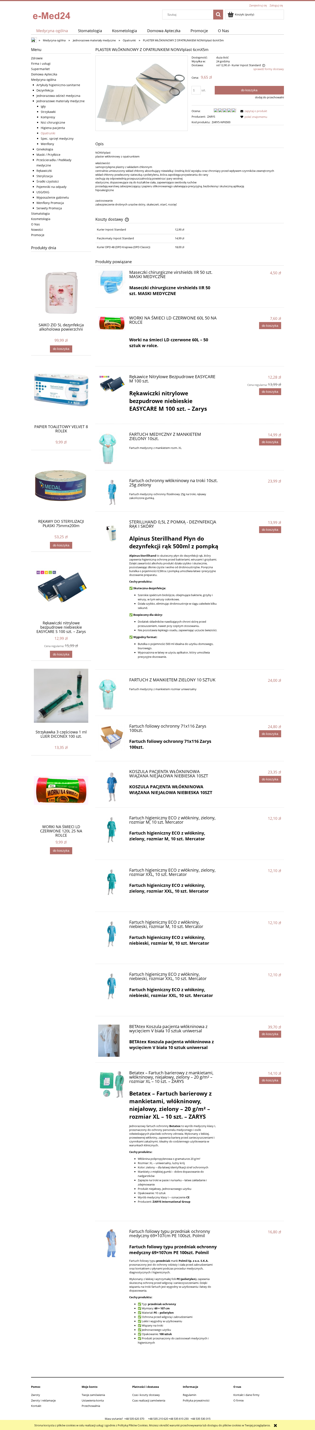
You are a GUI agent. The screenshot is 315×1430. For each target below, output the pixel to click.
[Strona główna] (52, 14)
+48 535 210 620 (158, 1419)
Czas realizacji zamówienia (148, 1400)
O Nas (35, 224)
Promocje (37, 235)
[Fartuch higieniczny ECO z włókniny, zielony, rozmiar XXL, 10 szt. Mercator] (111, 881)
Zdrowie (37, 58)
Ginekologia (44, 149)
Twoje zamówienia (93, 1395)
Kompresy (48, 117)
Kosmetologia (40, 219)
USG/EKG (42, 192)
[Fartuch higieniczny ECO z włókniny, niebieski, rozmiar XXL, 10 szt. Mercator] (111, 986)
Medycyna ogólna (43, 80)
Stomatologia (40, 213)
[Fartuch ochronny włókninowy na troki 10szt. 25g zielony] (111, 492)
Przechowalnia (91, 1406)
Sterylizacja (44, 176)
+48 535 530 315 (200, 1419)
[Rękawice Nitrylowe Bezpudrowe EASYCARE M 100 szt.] (111, 384)
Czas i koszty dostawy (146, 1395)
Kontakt (36, 1406)
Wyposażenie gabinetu (52, 197)
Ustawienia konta (93, 1400)
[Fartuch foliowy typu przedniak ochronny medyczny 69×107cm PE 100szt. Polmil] (111, 1243)
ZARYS (211, 116)
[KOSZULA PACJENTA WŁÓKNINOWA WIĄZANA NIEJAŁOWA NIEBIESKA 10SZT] (111, 786)
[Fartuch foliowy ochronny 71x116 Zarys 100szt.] (111, 737)
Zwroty (35, 1395)
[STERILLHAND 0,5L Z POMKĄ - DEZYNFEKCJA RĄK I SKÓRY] (111, 533)
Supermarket (40, 69)
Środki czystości (47, 181)
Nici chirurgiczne (53, 122)
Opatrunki (48, 133)
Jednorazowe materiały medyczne (60, 101)
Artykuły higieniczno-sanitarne (58, 85)
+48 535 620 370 (134, 1419)
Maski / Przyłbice (48, 155)
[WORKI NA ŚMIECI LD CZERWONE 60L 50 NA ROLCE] (111, 323)
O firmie (238, 1400)
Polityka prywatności (196, 1400)
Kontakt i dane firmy (246, 1395)
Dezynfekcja (45, 90)
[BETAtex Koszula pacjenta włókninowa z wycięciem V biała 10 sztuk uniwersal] (111, 1041)
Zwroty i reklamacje (43, 1400)
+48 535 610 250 (179, 1419)
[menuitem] (52, 30)
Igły (43, 106)
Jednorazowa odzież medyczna (58, 96)
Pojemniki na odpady (51, 187)
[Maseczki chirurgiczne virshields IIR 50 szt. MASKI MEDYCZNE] (111, 282)
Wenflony (47, 144)
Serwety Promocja (49, 208)
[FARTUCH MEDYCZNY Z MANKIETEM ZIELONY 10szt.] (111, 448)
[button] (253, 111)
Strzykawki (48, 112)
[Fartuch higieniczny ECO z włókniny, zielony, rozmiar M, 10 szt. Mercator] (111, 829)
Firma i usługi (41, 63)
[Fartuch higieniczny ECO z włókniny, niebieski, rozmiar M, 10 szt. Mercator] (111, 933)
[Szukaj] (218, 14)
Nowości (37, 230)
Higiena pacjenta (53, 128)
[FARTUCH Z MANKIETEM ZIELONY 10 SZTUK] (111, 694)
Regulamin (189, 1395)
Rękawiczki (44, 171)
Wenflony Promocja (50, 203)
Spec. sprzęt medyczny (57, 138)
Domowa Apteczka (44, 74)
